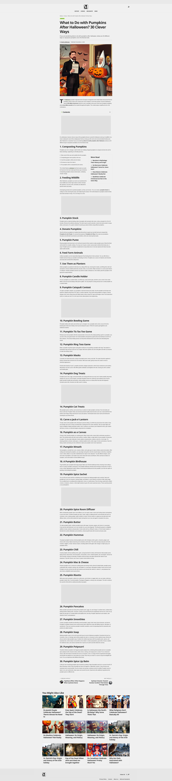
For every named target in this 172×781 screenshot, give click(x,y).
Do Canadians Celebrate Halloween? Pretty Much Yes (96, 760)
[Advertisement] (86, 125)
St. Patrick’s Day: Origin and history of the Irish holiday (118, 737)
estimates (71, 168)
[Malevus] (86, 7)
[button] (128, 7)
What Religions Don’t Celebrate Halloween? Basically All (118, 712)
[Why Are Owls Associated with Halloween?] (119, 749)
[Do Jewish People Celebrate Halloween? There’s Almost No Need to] (53, 701)
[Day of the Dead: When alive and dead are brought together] (75, 749)
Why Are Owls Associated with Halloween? (115, 760)
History (62, 18)
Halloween (67, 99)
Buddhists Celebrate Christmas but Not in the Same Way (99, 179)
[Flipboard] (129, 774)
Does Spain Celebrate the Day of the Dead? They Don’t (73, 712)
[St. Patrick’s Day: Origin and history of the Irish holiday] (119, 727)
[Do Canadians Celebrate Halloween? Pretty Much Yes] (97, 749)
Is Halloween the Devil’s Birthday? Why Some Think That (96, 712)
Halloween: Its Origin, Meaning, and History (74, 736)
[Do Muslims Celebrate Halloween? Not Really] (53, 727)
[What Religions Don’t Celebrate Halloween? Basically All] (119, 701)
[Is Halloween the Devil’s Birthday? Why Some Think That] (97, 701)
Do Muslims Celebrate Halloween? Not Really (52, 736)
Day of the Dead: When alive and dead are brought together (74, 760)
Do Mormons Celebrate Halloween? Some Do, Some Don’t (99, 167)
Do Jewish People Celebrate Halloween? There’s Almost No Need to (52, 713)
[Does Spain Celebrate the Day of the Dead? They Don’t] (75, 701)
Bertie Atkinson (65, 42)
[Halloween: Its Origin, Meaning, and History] (75, 727)
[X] (127, 774)
